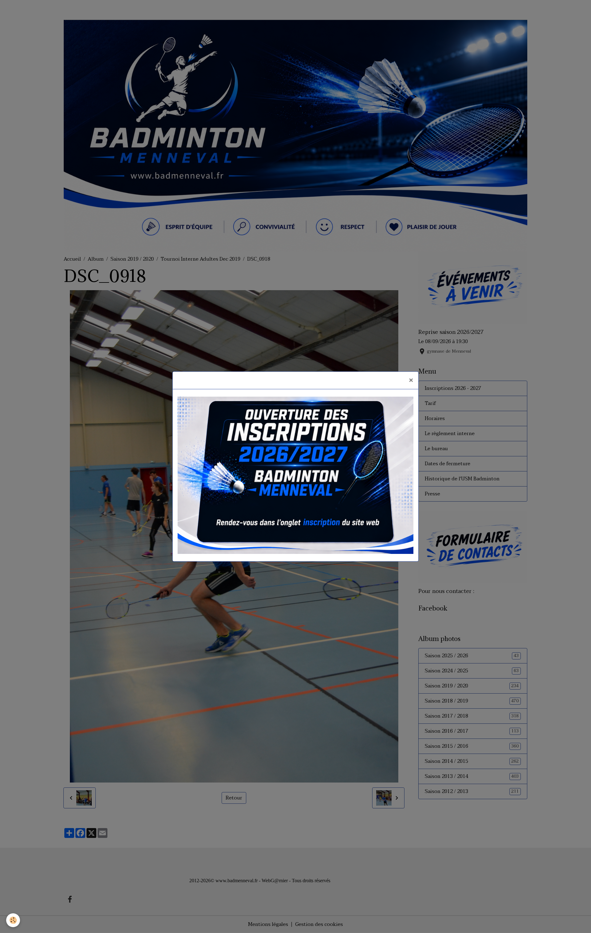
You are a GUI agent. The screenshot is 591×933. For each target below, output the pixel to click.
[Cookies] (13, 920)
